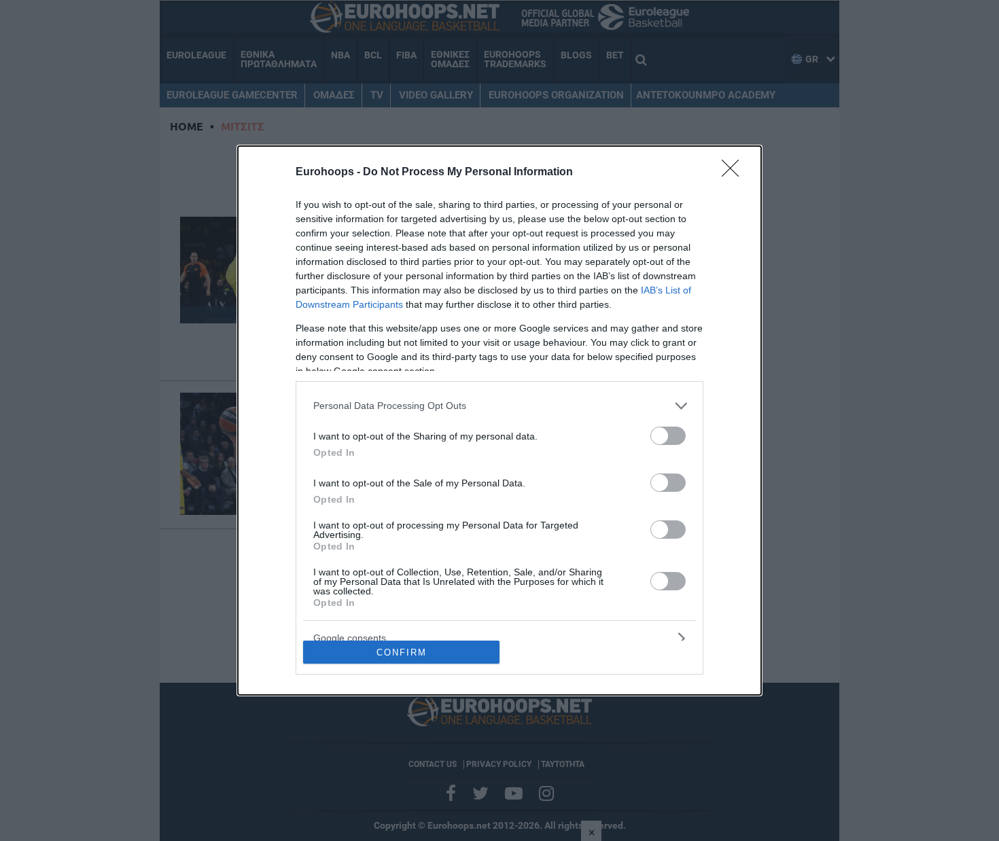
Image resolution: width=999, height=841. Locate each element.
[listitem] (499, 406)
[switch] (668, 436)
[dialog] (499, 420)
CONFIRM (401, 652)
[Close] (735, 172)
